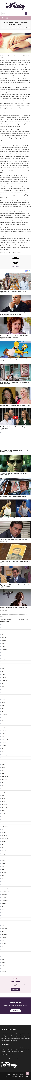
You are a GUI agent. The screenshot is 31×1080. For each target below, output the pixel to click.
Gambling (4, 748)
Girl (2, 761)
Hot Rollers (4, 807)
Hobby (3, 798)
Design (3, 708)
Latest (16, 1076)
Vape (3, 959)
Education (4, 717)
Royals (3, 906)
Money (3, 854)
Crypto (3, 702)
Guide (3, 767)
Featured (4, 733)
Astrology (4, 637)
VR (2, 968)
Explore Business (15, 1010)
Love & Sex (4, 835)
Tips (3, 940)
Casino (3, 668)
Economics (4, 714)
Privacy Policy (16, 1078)
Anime (3, 631)
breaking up (7, 614)
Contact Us (12, 1076)
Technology (4, 934)
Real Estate (4, 894)
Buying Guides (5, 658)
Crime (3, 699)
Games (3, 751)
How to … (4, 810)
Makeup (4, 841)
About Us (6, 1076)
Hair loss (4, 782)
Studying (4, 922)
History (3, 795)
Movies (3, 860)
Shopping (4, 912)
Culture (3, 705)
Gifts (3, 758)
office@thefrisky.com (8, 1054)
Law (3, 823)
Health (3, 789)
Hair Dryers (4, 779)
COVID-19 (4, 696)
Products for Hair (6, 891)
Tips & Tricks (5, 943)
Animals (3, 628)
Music (3, 866)
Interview (4, 819)
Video (3, 965)
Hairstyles (4, 785)
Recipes (4, 897)
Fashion (4, 730)
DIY (3, 711)
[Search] (26, 13)
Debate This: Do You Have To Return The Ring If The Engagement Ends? (8, 619)
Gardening (4, 754)
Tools (3, 946)
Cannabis (4, 662)
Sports (3, 919)
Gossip (3, 764)
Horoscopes (4, 804)
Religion (4, 903)
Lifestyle (4, 832)
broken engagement (14, 614)
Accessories (4, 624)
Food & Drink (5, 739)
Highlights (4, 792)
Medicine (4, 847)
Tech (3, 931)
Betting (3, 646)
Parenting (4, 878)
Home (3, 801)
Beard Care (4, 640)
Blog (3, 652)
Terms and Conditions (23, 1076)
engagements (22, 614)
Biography (4, 649)
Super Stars (4, 928)
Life (3, 829)
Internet (3, 816)
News (3, 875)
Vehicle (3, 962)
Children (4, 677)
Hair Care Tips (5, 776)
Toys (3, 950)
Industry (4, 813)
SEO (3, 909)
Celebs (3, 674)
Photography (5, 888)
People (3, 881)
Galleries (4, 745)
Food (3, 736)
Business (4, 655)
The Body (4, 937)
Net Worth (4, 872)
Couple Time (5, 693)
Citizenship (4, 680)
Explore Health (15, 989)
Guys (3, 770)
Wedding (4, 971)
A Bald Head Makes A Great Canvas (24, 619)
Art (2, 634)
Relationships (17, 55)
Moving (3, 863)
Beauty (3, 643)
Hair (3, 773)
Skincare (4, 915)
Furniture (4, 742)
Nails (3, 869)
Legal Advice (5, 826)
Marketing (4, 844)
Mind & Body (5, 850)
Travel (3, 953)
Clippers (4, 683)
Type (3, 956)
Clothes (3, 686)
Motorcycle (4, 857)
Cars (3, 665)
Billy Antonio (4, 55)
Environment (5, 724)
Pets (3, 885)
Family (3, 727)
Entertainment (5, 720)
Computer (4, 689)
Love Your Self (5, 838)
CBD (3, 671)
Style (3, 925)
